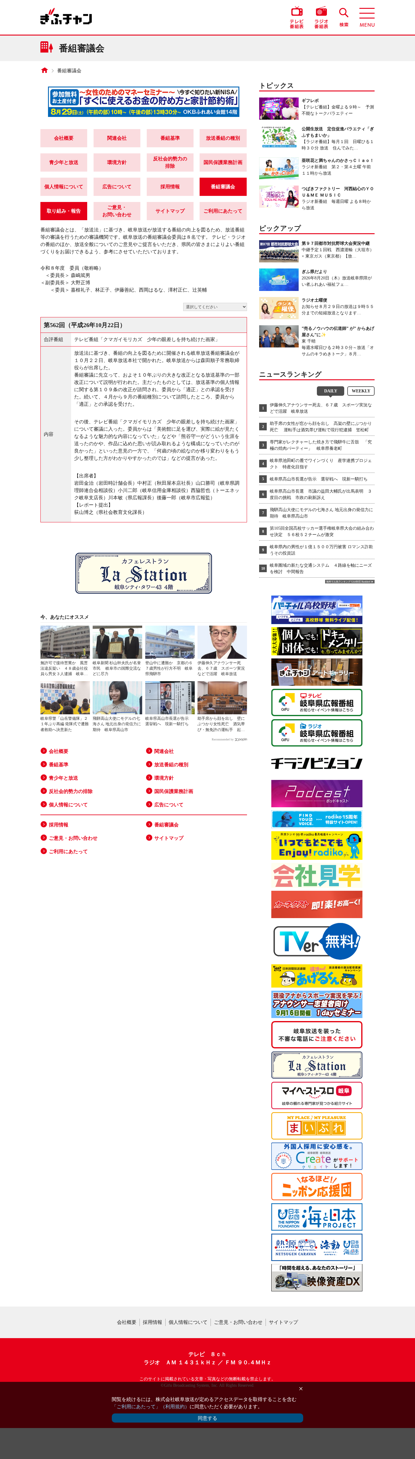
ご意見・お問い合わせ (117, 211)
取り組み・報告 (64, 211)
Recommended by (223, 739)
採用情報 (170, 186)
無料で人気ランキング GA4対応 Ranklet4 (348, 581)
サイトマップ (170, 211)
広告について (117, 186)
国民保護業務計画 (223, 162)
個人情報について (63, 186)
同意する (207, 1418)
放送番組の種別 (223, 138)
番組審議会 (69, 70)
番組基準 (170, 138)
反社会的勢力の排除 (170, 162)
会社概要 (64, 138)
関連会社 (117, 138)
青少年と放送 (63, 162)
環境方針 (117, 162)
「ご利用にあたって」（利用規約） (151, 1406)
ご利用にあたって (223, 211)
